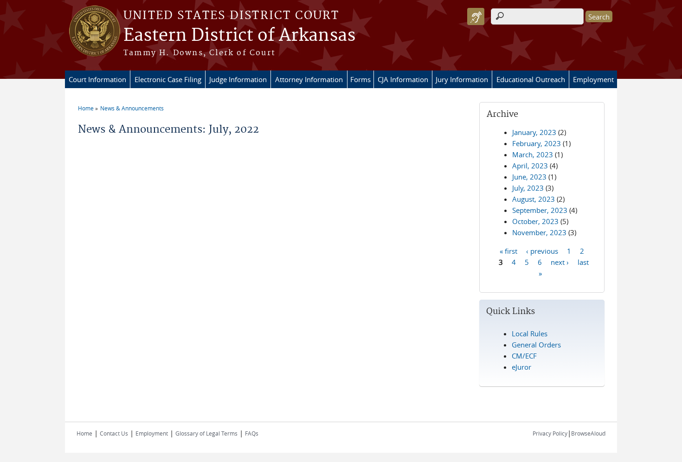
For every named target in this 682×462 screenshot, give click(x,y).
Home (86, 108)
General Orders (536, 344)
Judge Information (238, 79)
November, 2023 (539, 232)
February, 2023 (536, 143)
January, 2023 (534, 132)
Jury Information (462, 79)
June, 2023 (529, 176)
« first (508, 250)
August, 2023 (533, 199)
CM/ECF (524, 355)
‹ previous (542, 250)
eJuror (521, 367)
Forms (360, 79)
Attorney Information (309, 79)
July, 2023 (528, 187)
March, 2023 (532, 154)
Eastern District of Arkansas (239, 35)
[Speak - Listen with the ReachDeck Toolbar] (475, 16)
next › (560, 261)
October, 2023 (535, 221)
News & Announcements (132, 108)
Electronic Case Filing (168, 79)
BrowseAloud (588, 433)
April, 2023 (530, 165)
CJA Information (403, 79)
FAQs (251, 433)
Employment (593, 79)
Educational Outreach (530, 79)
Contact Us (114, 433)
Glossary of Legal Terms (206, 433)
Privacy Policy (550, 433)
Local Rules (529, 333)
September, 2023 (539, 210)
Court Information (97, 79)
